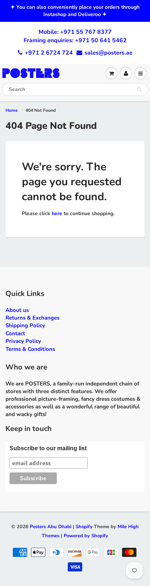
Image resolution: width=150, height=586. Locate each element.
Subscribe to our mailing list (48, 448)
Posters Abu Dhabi (50, 526)
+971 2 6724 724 (49, 53)
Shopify (84, 526)
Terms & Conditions (30, 349)
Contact (15, 333)
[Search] (139, 89)
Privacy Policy (23, 341)
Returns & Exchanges (32, 317)
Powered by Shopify (86, 535)
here (57, 213)
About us (17, 310)
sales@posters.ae (108, 53)
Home (11, 110)
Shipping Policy (25, 325)
